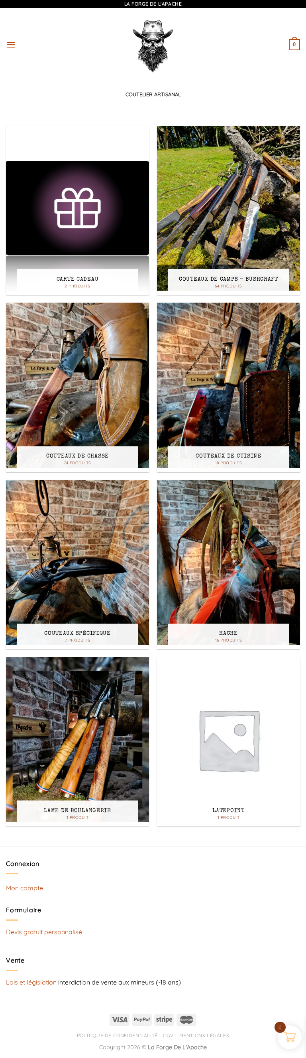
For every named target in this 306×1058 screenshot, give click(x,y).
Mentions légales (204, 1035)
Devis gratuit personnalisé (44, 932)
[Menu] (11, 44)
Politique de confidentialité (117, 1035)
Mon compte (24, 888)
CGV (168, 1035)
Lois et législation (31, 982)
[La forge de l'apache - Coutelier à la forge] (153, 44)
